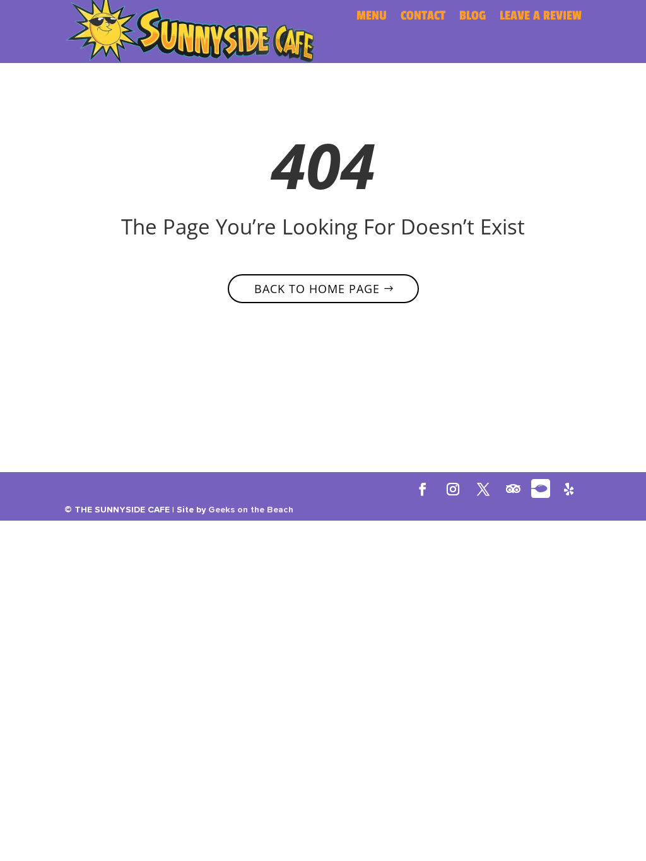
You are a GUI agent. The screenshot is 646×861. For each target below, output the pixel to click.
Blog (472, 17)
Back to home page (317, 288)
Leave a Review (541, 17)
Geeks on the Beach (250, 510)
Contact (423, 17)
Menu (371, 17)
